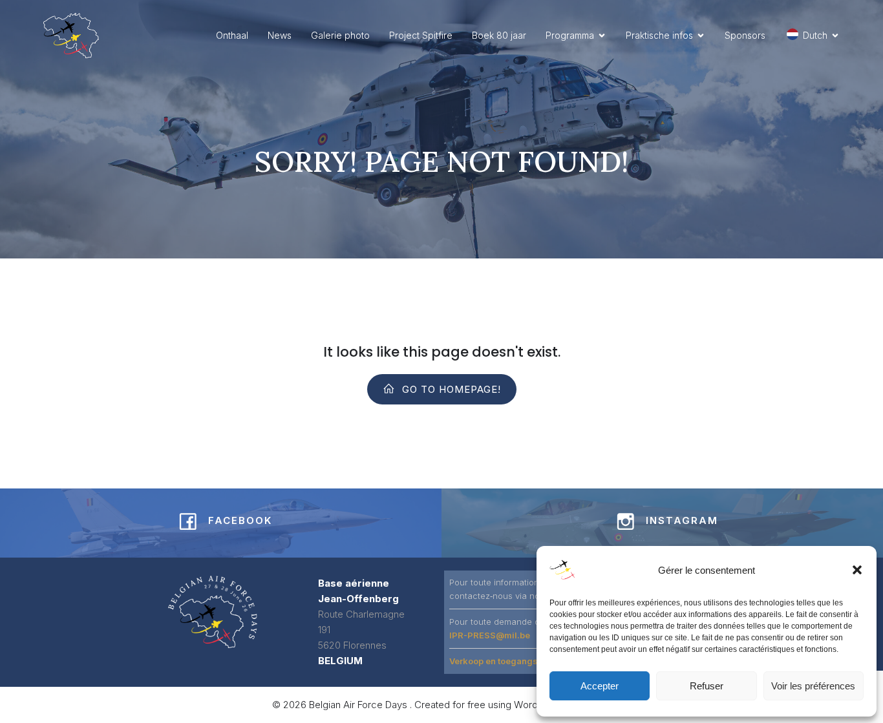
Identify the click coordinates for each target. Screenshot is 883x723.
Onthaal (232, 35)
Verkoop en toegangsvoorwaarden (521, 661)
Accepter (599, 685)
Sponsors (745, 35)
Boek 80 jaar (499, 35)
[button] (857, 569)
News (280, 35)
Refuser (706, 685)
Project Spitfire (420, 35)
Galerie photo (340, 35)
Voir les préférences (813, 685)
